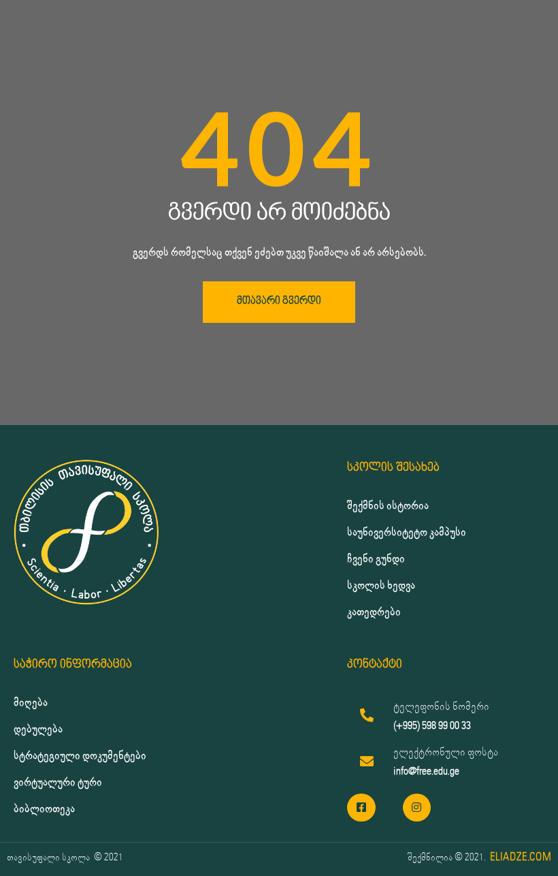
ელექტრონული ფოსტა (445, 752)
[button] (279, 302)
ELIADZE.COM (520, 857)
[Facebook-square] (361, 808)
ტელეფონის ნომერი (441, 706)
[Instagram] (417, 808)
